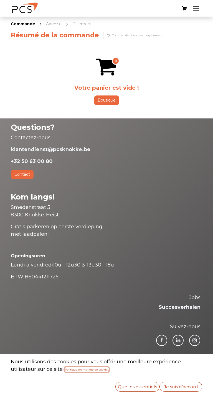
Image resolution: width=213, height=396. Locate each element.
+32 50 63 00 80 (32, 161)
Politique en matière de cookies (87, 369)
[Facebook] (161, 340)
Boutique (107, 100)
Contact (22, 174)
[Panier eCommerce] (184, 8)
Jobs (195, 297)
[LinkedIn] (178, 340)
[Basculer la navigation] (196, 8)
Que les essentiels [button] (137, 386)
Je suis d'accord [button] (181, 386)
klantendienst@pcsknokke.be (50, 149)
